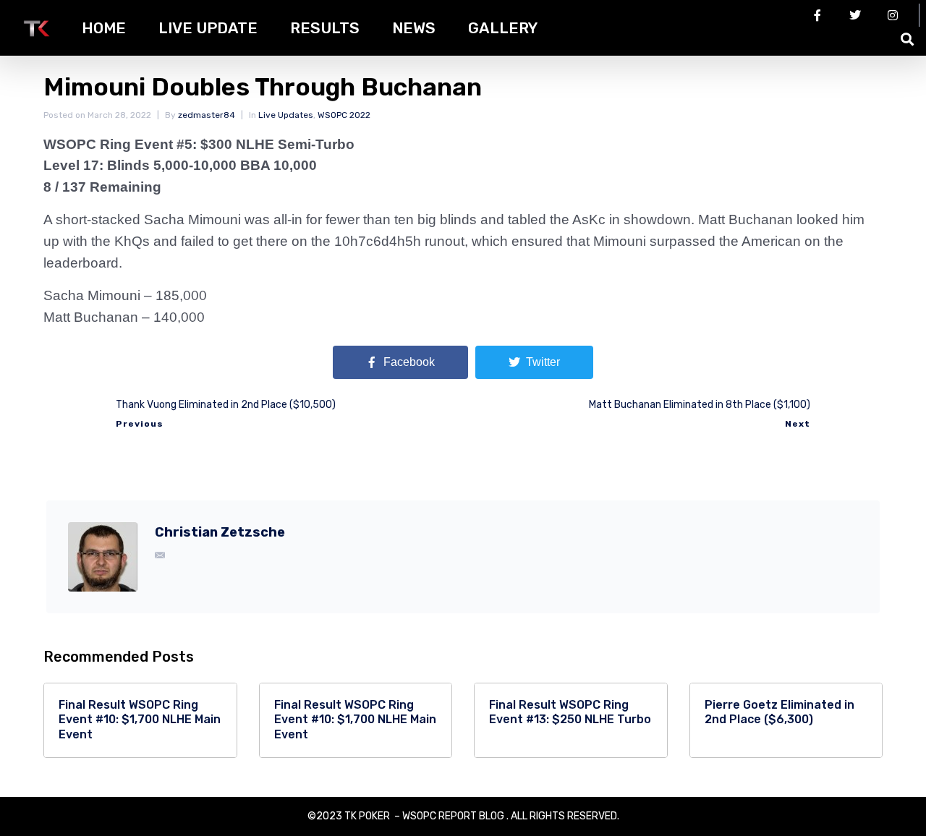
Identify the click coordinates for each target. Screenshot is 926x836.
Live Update (208, 28)
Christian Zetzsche (220, 532)
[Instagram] (892, 15)
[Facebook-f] (817, 15)
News (414, 28)
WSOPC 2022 (344, 115)
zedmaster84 (206, 115)
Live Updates (285, 115)
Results (325, 28)
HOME (104, 28)
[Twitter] (855, 15)
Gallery (503, 28)
